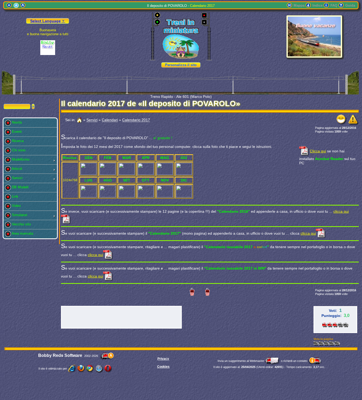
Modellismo (22, 159)
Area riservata (23, 233)
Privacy (163, 359)
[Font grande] (23, 5)
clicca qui (308, 233)
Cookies (163, 367)
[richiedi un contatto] (314, 360)
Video (17, 206)
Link (16, 196)
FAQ (333, 5)
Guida (350, 5)
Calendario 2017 (136, 120)
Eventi (18, 132)
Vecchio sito (22, 224)
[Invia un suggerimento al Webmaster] (272, 360)
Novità (18, 122)
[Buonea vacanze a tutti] (314, 56)
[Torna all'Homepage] (79, 120)
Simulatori (20, 215)
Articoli (18, 169)
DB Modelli (21, 187)
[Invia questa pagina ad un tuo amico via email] (342, 124)
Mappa (299, 5)
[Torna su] (107, 355)
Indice (317, 5)
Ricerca (19, 141)
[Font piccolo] (9, 5)
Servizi (18, 178)
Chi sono (20, 150)
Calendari (110, 120)
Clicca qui (318, 151)
